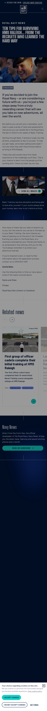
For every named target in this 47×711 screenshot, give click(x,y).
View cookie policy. (35, 691)
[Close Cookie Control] (43, 685)
